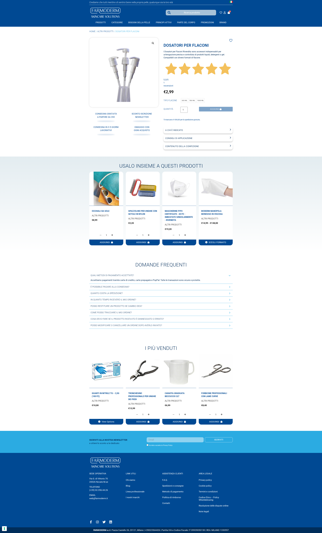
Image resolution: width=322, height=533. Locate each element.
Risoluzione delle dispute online (213, 505)
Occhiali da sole (100, 211)
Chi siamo (130, 480)
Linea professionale (135, 491)
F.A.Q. (165, 480)
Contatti (166, 503)
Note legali (204, 511)
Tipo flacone (170, 100)
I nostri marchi (132, 497)
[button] (153, 43)
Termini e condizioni (208, 491)
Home (92, 31)
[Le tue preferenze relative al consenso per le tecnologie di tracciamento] (4, 528)
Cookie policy (205, 486)
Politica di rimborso (171, 497)
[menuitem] (117, 22)
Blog (128, 486)
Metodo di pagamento (173, 491)
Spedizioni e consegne (173, 486)
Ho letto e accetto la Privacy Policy (160, 445)
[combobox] (191, 12)
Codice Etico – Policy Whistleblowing (209, 498)
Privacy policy (205, 480)
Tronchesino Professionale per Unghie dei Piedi (142, 396)
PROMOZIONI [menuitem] (207, 22)
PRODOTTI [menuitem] (101, 22)
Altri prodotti (105, 31)
